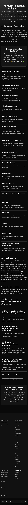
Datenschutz (16, 493)
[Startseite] (3, 501)
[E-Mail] (4, 495)
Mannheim (17, 444)
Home (2, 1)
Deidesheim (17, 429)
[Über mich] (6, 501)
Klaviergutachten (4, 476)
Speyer (16, 455)
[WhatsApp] (2, 495)
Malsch (16, 442)
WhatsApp (13, 59)
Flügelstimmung (4, 424)
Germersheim (17, 437)
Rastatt (16, 451)
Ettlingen (17, 435)
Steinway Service (4, 472)
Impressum (11, 493)
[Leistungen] (10, 501)
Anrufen (18, 59)
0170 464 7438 (15, 397)
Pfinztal (16, 448)
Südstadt (17, 459)
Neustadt (17, 446)
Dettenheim (17, 427)
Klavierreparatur (4, 422)
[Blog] (18, 501)
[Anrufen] (6, 495)
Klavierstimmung (4, 420)
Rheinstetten (17, 453)
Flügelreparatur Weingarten (13, 379)
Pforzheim (17, 450)
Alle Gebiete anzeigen (19, 420)
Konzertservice (4, 474)
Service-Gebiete (8, 1)
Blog (16, 476)
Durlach (16, 431)
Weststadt (17, 464)
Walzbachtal (17, 461)
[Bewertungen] (25, 501)
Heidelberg (17, 438)
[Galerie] (21, 501)
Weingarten (17, 463)
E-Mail (21, 59)
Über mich (17, 472)
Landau (16, 440)
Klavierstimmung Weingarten (8, 378)
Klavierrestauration (5, 425)
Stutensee (17, 457)
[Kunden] (14, 501)
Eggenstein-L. (18, 433)
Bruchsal (17, 425)
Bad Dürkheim (18, 422)
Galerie (16, 474)
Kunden (16, 478)
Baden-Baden (17, 424)
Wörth (16, 466)
